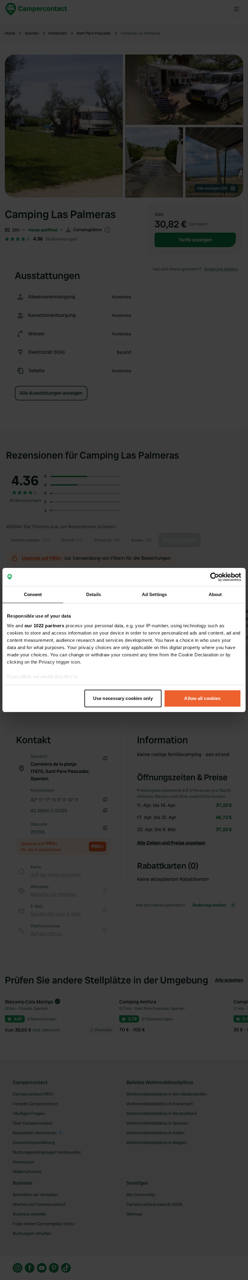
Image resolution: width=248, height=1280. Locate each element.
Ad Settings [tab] (154, 594)
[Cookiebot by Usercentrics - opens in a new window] (214, 577)
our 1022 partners (44, 625)
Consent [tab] (33, 594)
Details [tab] (93, 594)
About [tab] (215, 594)
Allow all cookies (202, 698)
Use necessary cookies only (123, 698)
